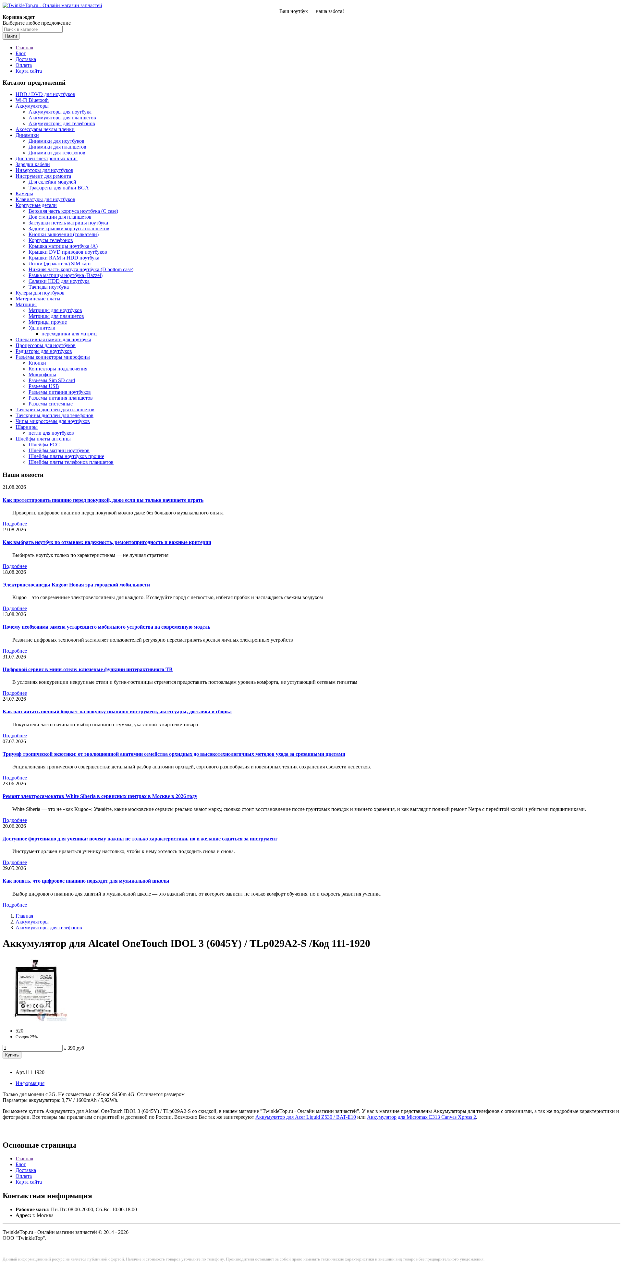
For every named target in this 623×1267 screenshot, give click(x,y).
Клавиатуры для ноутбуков (45, 199)
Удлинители (42, 328)
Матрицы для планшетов (56, 316)
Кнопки (37, 363)
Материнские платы (38, 298)
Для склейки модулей (52, 182)
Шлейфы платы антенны (43, 438)
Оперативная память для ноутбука (53, 339)
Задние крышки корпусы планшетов (69, 228)
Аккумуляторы (32, 106)
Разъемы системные (51, 403)
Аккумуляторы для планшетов (62, 117)
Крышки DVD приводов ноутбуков (68, 252)
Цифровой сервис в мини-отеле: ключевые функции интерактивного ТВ (88, 669)
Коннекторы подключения (58, 368)
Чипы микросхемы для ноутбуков (53, 421)
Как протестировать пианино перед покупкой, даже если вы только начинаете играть (103, 500)
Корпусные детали (36, 205)
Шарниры (27, 427)
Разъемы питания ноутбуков (60, 392)
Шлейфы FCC (44, 444)
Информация (30, 1083)
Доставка (26, 59)
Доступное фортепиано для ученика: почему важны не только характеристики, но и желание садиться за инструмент (140, 838)
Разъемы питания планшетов (61, 398)
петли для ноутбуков (51, 433)
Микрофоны (42, 374)
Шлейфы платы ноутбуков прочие (66, 456)
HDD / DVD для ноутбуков (45, 94)
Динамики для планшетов (57, 147)
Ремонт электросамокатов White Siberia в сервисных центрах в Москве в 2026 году (100, 796)
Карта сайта (29, 71)
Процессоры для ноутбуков (46, 345)
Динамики (27, 135)
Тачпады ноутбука (49, 287)
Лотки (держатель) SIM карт (60, 263)
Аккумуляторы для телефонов (62, 123)
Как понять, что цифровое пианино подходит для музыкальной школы (86, 881)
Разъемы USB (44, 386)
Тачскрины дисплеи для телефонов (54, 415)
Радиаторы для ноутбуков (44, 351)
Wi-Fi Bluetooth (32, 100)
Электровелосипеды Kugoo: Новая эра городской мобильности (76, 584)
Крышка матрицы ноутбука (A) (63, 246)
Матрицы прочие (48, 322)
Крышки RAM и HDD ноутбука (64, 257)
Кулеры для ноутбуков (40, 293)
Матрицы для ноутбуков (55, 310)
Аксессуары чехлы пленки (45, 129)
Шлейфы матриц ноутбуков (59, 450)
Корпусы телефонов (51, 240)
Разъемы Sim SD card (52, 380)
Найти (11, 36)
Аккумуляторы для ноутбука (60, 112)
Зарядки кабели (33, 164)
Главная (24, 47)
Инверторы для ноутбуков (44, 170)
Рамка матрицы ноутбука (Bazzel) (66, 275)
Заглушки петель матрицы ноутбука (68, 222)
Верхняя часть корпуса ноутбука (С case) (73, 211)
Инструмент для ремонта (43, 176)
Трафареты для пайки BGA (59, 187)
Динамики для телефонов (57, 152)
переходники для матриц (69, 333)
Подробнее (15, 523)
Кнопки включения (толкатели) (64, 234)
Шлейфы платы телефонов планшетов (71, 462)
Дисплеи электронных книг (47, 158)
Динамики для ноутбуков (56, 141)
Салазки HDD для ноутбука (59, 281)
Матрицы (26, 304)
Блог (21, 53)
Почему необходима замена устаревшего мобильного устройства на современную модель (106, 627)
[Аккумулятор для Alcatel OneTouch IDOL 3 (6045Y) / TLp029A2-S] (35, 1019)
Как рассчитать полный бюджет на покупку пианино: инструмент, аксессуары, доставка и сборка (117, 711)
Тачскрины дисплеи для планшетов (55, 409)
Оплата (24, 65)
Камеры (24, 193)
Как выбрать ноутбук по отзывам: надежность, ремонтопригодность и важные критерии (107, 542)
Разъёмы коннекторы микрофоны (53, 357)
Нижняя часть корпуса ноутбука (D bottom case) (81, 269)
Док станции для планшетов (60, 217)
